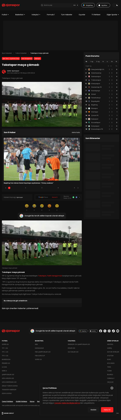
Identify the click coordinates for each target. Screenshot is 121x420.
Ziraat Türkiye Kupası (10, 386)
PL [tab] (103, 61)
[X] (79, 197)
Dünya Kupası (7, 393)
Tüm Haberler (66, 14)
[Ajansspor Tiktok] (113, 331)
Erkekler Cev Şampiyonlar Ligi (79, 344)
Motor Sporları (113, 352)
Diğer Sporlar (112, 14)
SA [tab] (112, 61)
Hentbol (110, 344)
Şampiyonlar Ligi (8, 375)
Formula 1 (51, 14)
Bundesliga (6, 359)
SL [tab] (86, 61)
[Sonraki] (78, 188)
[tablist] (101, 61)
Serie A (4, 371)
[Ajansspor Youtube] (117, 331)
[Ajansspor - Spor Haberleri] (11, 5)
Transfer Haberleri (9, 390)
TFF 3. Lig (5, 356)
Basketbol (19, 14)
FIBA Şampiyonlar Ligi (42, 352)
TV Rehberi (96, 14)
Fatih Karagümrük (27, 58)
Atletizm (110, 356)
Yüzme (109, 371)
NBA (36, 344)
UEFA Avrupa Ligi (8, 378)
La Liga (4, 367)
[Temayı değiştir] (115, 5)
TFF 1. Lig (5, 348)
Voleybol (35, 14)
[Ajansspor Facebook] (100, 331)
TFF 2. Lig (5, 352)
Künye (32, 401)
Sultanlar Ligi (73, 352)
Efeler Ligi (71, 348)
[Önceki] (6, 188)
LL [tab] (107, 61)
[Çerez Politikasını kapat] (111, 388)
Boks (109, 359)
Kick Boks (111, 363)
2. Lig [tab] (97, 61)
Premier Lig (6, 363)
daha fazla (76, 132)
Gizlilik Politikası (21, 401)
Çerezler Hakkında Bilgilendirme (67, 403)
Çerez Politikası (7, 401)
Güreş (109, 348)
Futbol (4, 14)
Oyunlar (82, 14)
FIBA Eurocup (40, 356)
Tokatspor (37, 58)
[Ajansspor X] (105, 331)
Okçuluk (110, 382)
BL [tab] (116, 61)
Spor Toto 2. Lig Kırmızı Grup (11, 58)
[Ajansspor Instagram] (109, 331)
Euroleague (39, 348)
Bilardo (110, 375)
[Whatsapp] (73, 197)
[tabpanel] (101, 98)
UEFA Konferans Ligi (9, 382)
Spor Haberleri (7, 53)
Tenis (109, 367)
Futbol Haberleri (21, 53)
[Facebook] (76, 197)
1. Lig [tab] (91, 61)
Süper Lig (5, 344)
